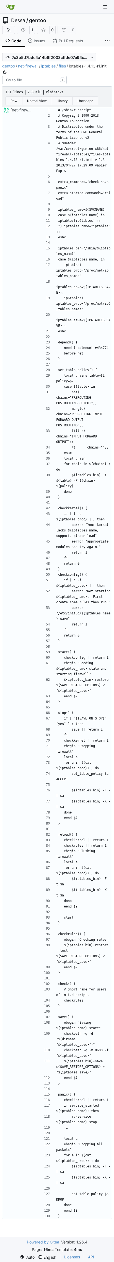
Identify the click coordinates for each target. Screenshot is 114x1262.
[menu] (27, 1257)
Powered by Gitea (43, 1242)
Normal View (37, 101)
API (91, 1257)
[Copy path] (5, 72)
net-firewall (28, 66)
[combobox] (34, 80)
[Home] (10, 7)
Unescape (85, 101)
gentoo (37, 20)
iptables (48, 66)
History (62, 101)
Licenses (72, 1257)
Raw (14, 101)
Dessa (18, 20)
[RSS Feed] (8, 30)
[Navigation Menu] (105, 6)
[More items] (107, 41)
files (62, 66)
